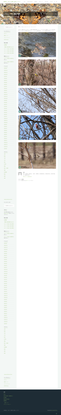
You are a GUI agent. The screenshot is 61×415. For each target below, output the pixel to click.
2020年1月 (5, 140)
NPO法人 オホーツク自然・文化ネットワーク (12, 1)
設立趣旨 (5, 397)
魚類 (4, 178)
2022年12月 (5, 70)
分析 (4, 154)
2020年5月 (5, 132)
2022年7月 (5, 80)
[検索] (54, 2)
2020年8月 (5, 126)
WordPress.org (6, 39)
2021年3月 (5, 112)
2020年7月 (5, 128)
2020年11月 (5, 120)
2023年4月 (5, 68)
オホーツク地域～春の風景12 (8, 58)
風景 (4, 176)
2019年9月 (5, 148)
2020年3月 (5, 136)
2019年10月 (5, 146)
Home (4, 394)
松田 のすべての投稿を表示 (27, 176)
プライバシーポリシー (7, 404)
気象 (4, 170)
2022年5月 (5, 84)
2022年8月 (5, 78)
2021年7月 (5, 104)
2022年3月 (5, 88)
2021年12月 (5, 94)
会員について (6, 402)
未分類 (5, 164)
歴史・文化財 (6, 168)
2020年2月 (5, 138)
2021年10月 (5, 98)
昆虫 (4, 162)
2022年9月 (5, 76)
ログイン (27, 180)
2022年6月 (5, 82)
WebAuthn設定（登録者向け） (8, 395)
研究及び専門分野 (6, 399)
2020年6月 (5, 130)
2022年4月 (5, 86)
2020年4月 (5, 134)
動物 (47, 13)
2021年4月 (5, 110)
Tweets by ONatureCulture (8, 199)
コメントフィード (7, 37)
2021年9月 (5, 100)
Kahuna (52, 410)
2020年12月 (5, 118)
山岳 (4, 160)
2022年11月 (5, 72)
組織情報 (5, 400)
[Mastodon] (56, 1)
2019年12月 (5, 142)
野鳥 (4, 174)
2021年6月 (5, 106)
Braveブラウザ (6, 213)
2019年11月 (5, 144)
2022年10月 (5, 74)
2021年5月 (5, 108)
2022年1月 (5, 92)
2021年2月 (5, 114)
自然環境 (5, 172)
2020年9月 (5, 124)
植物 (4, 166)
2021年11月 (5, 96)
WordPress (55, 410)
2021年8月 (5, 102)
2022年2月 (5, 90)
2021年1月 (5, 116)
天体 (4, 158)
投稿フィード (6, 35)
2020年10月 (5, 122)
